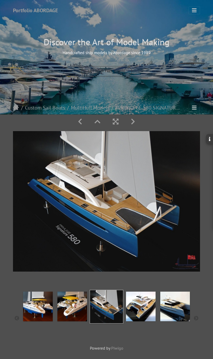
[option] (38, 317)
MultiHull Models (90, 107)
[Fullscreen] (115, 121)
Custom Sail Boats (45, 107)
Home (16, 108)
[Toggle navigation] (194, 10)
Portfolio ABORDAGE (35, 10)
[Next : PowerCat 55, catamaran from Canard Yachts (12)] (133, 121)
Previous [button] (16, 318)
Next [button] (196, 318)
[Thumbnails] (97, 121)
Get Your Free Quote (106, 71)
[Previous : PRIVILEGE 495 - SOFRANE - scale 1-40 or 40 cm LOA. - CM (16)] (80, 121)
